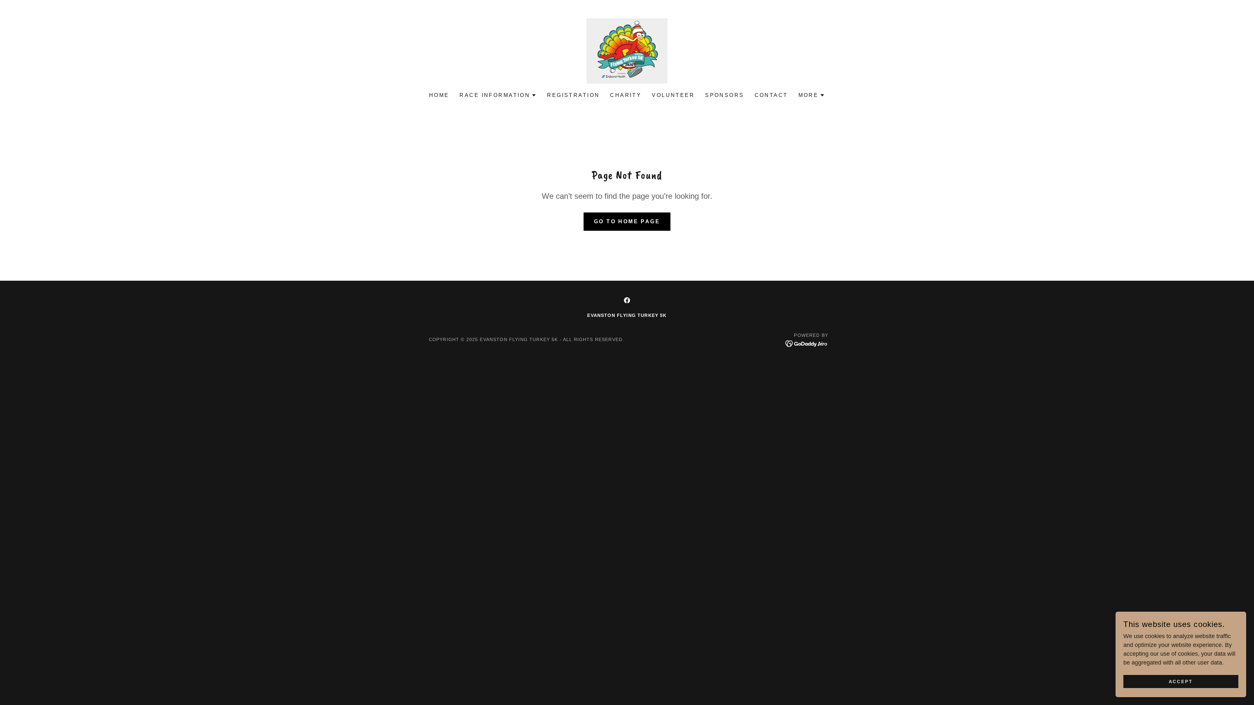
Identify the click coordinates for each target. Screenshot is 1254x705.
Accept (1181, 681)
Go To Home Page (627, 221)
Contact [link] (771, 95)
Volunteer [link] (673, 95)
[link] (627, 50)
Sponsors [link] (724, 95)
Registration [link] (573, 95)
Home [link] (439, 95)
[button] (498, 95)
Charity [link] (625, 95)
